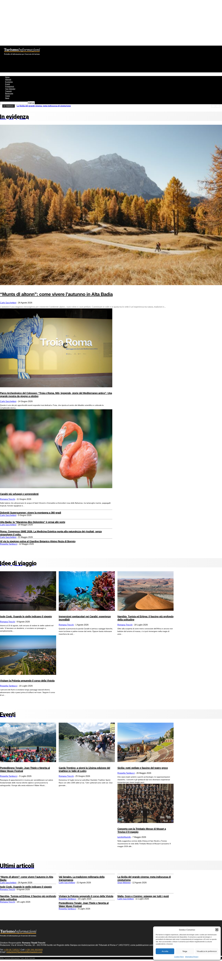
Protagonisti (9, 86)
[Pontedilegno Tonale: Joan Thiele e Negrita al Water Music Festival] (28, 742)
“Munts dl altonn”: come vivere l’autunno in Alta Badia (56, 294)
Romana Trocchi (7, 499)
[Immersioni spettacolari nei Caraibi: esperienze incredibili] (87, 591)
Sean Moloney (124, 883)
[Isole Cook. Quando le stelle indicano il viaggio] (28, 591)
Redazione (46, 47)
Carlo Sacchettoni (8, 303)
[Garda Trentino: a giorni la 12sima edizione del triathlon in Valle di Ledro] (87, 742)
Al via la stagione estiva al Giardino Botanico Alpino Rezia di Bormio (37, 541)
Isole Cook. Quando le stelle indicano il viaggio (26, 616)
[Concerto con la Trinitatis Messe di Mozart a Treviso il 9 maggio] (145, 803)
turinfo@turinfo (124, 837)
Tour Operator (10, 89)
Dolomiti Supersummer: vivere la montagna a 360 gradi (30, 512)
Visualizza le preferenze (207, 951)
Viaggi (7, 96)
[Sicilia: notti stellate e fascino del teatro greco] (145, 742)
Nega (185, 951)
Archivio (55, 47)
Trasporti (8, 91)
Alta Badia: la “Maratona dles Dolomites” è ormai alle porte (32, 522)
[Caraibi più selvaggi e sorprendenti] (56, 448)
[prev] (213, 106)
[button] (217, 929)
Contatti (65, 47)
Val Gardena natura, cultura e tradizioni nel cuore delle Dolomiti (45, 106)
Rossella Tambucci (8, 544)
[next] (218, 106)
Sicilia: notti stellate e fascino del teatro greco (142, 767)
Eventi (7, 84)
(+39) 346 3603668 (34, 950)
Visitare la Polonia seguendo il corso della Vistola (27, 680)
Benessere (9, 93)
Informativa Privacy (191, 957)
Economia (9, 82)
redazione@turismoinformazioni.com (24, 952)
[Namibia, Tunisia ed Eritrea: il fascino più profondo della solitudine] (145, 591)
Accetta (165, 951)
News (7, 98)
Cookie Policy (179, 957)
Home (7, 77)
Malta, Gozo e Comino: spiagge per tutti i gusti (143, 896)
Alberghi (8, 80)
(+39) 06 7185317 (12, 950)
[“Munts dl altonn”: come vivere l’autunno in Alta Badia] (111, 205)
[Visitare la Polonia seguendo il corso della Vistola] (28, 655)
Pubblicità (75, 47)
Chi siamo (35, 47)
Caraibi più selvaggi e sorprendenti (19, 494)
